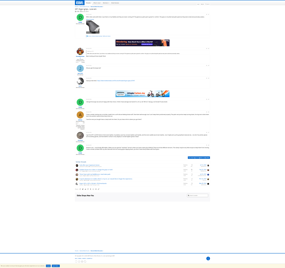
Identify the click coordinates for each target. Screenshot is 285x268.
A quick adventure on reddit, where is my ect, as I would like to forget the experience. (105, 179)
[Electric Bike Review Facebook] (79, 261)
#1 (208, 14)
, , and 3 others (99, 36)
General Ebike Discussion (96, 166)
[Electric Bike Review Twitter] (85, 261)
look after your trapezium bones (89, 165)
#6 (208, 112)
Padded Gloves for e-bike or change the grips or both (96, 170)
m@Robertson (203, 171)
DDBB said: (89, 51)
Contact (84, 258)
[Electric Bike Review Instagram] (82, 261)
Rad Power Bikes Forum (94, 175)
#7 (208, 132)
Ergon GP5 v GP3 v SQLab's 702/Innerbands (93, 183)
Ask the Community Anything (94, 171)
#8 (208, 145)
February (81, 180)
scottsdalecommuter (202, 175)
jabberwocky (203, 184)
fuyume (81, 175)
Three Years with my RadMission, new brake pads (94, 174)
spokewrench (82, 166)
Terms (79, 258)
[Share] (207, 14)
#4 (208, 78)
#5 (208, 99)
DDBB (77, 11)
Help (76, 258)
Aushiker (81, 185)
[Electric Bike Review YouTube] (76, 261)
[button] (91, 2)
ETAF (80, 171)
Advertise (89, 258)
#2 (208, 48)
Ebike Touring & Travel (94, 185)
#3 (208, 65)
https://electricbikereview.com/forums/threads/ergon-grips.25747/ (116, 80)
